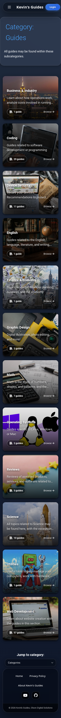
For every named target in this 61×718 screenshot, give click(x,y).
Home (19, 676)
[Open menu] (9, 7)
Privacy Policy (37, 676)
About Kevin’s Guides (30, 685)
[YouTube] (25, 695)
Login (53, 7)
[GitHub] (36, 695)
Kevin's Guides (29, 6)
